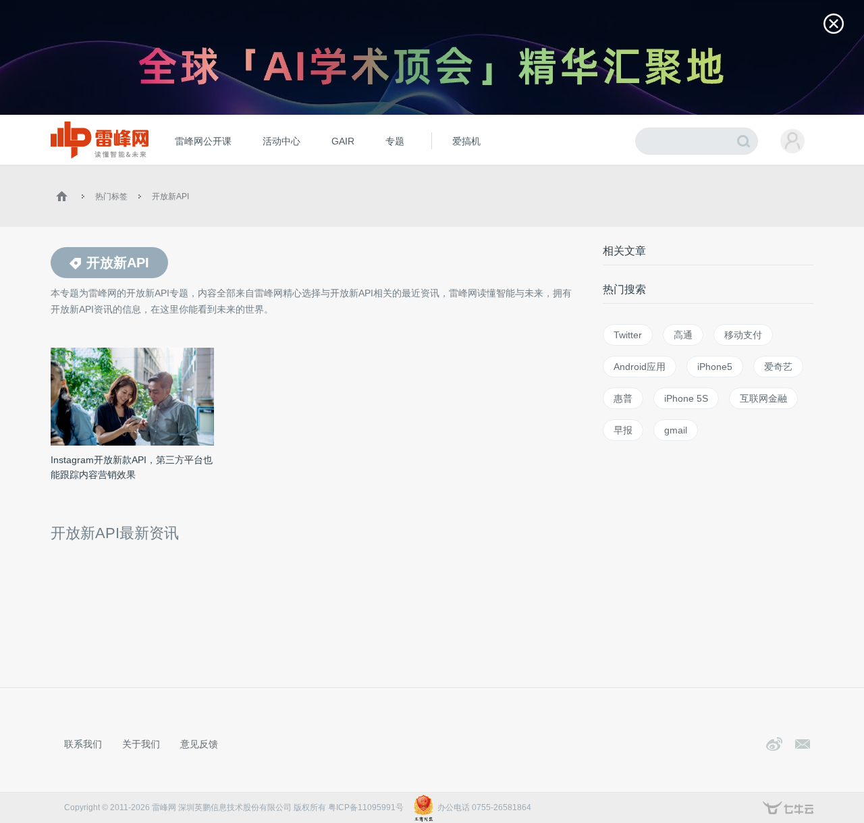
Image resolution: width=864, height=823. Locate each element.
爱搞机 (466, 141)
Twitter (628, 334)
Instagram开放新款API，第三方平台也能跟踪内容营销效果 (132, 467)
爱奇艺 (778, 366)
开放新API (170, 196)
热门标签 (111, 196)
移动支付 (743, 334)
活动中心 (281, 141)
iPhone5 (714, 366)
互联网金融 (763, 398)
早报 (623, 430)
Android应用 (640, 366)
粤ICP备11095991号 (366, 807)
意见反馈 (199, 744)
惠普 (623, 398)
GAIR (342, 141)
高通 (683, 334)
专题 (394, 141)
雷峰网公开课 (203, 141)
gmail (675, 430)
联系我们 (83, 744)
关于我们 (141, 744)
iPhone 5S (686, 398)
